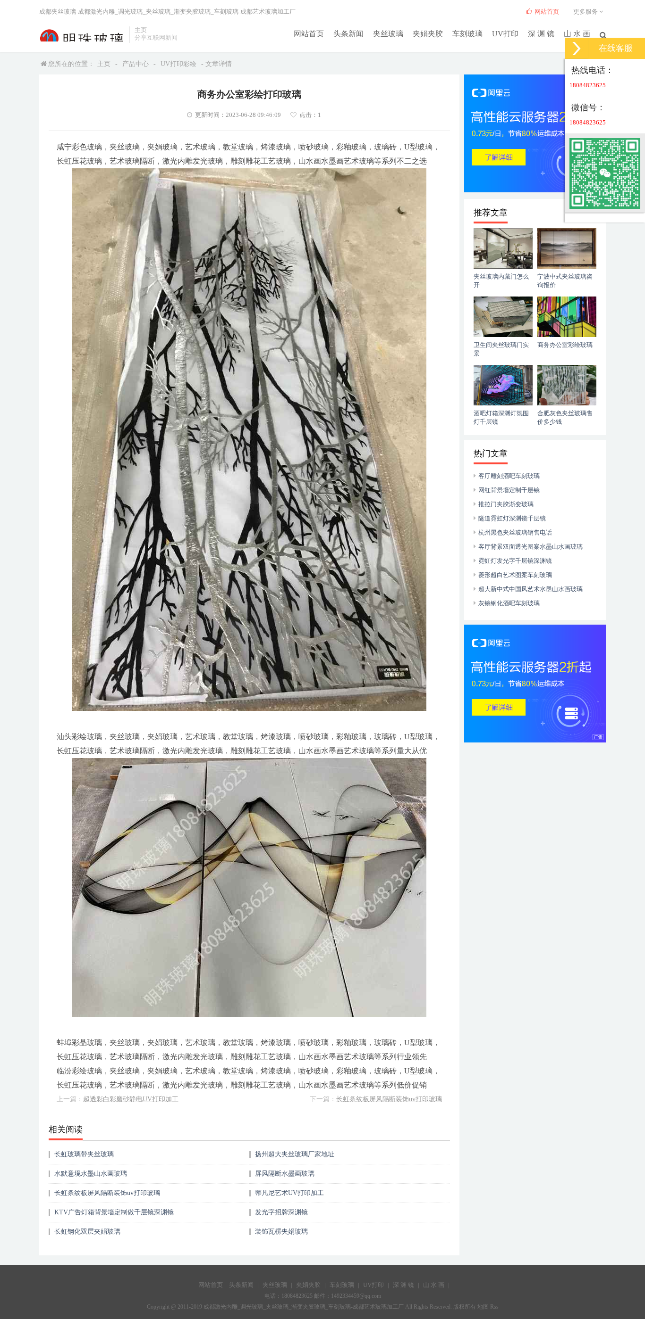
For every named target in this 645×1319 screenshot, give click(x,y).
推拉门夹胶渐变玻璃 (506, 504)
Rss (494, 1306)
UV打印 (505, 34)
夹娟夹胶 (428, 34)
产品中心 (135, 63)
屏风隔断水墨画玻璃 (284, 1173)
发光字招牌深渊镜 (281, 1212)
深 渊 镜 (541, 34)
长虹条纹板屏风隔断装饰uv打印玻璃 (389, 1099)
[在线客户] (576, 48)
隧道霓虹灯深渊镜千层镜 (512, 518)
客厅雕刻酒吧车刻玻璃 (509, 475)
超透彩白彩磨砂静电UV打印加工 (130, 1099)
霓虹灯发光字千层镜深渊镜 (515, 560)
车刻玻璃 (467, 34)
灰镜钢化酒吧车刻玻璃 (509, 603)
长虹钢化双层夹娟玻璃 (87, 1231)
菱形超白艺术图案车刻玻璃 (515, 574)
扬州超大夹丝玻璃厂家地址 (294, 1154)
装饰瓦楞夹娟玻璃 (281, 1231)
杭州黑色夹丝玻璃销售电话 (515, 532)
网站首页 (309, 34)
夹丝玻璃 (388, 34)
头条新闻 (348, 34)
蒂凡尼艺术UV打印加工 (289, 1192)
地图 (483, 1306)
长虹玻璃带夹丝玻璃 (84, 1154)
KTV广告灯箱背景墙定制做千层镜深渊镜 (114, 1212)
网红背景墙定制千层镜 (509, 490)
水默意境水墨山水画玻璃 (90, 1173)
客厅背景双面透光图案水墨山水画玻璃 (530, 546)
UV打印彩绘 (178, 63)
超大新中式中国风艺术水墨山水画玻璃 (530, 589)
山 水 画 (577, 34)
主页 (103, 63)
